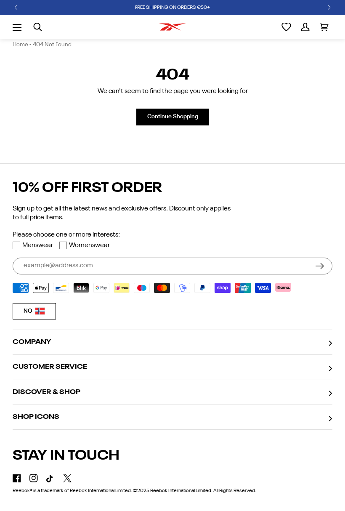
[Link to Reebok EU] (172, 27)
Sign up (319, 266)
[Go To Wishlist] (286, 27)
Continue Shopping (172, 117)
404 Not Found (52, 45)
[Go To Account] (305, 27)
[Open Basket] (324, 27)
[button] (16, 7)
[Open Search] (37, 27)
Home (20, 45)
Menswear (37, 245)
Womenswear (89, 245)
